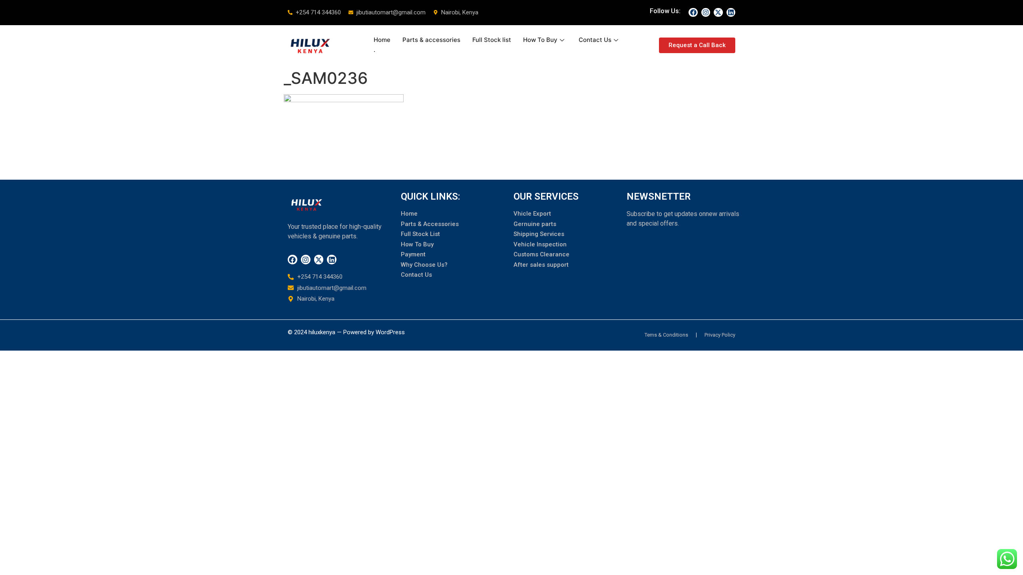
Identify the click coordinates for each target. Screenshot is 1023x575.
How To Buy (540, 40)
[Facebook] (693, 12)
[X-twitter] (718, 12)
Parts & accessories (431, 40)
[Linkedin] (730, 12)
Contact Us (595, 40)
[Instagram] (705, 12)
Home (382, 40)
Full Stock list (491, 40)
